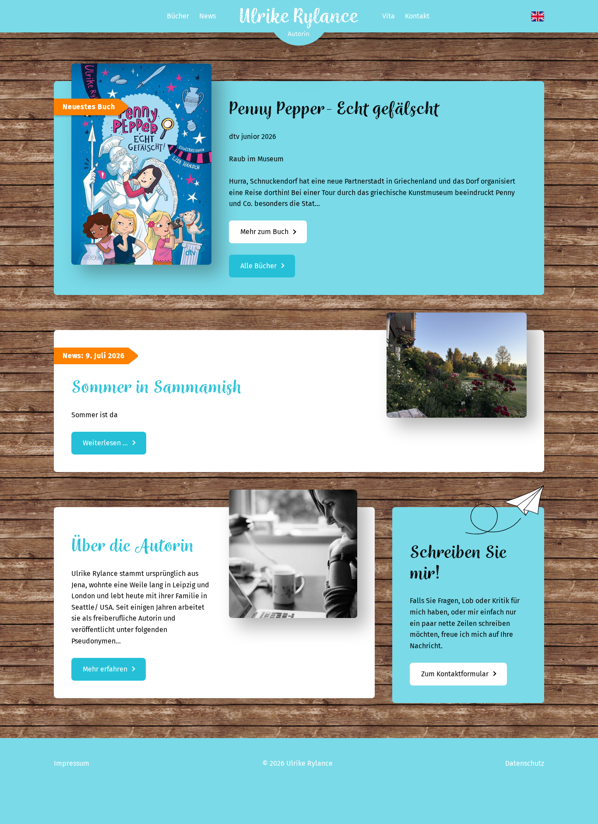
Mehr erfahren (105, 669)
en (537, 16)
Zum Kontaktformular (455, 674)
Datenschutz (524, 763)
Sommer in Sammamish (156, 387)
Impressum (71, 763)
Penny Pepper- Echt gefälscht (334, 109)
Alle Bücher (258, 266)
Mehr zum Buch (273, 235)
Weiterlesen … (114, 446)
